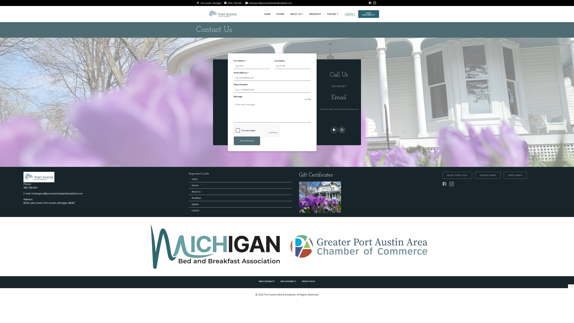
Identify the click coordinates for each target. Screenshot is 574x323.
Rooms (280, 14)
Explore (331, 14)
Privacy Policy (308, 281)
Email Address (241, 72)
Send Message (247, 141)
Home (267, 14)
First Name (240, 61)
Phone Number (241, 84)
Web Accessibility (267, 281)
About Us (295, 14)
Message (238, 96)
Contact (350, 14)
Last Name (279, 61)
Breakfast (315, 14)
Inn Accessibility (288, 281)
